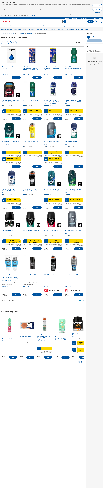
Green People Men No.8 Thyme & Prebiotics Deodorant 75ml (31, 275)
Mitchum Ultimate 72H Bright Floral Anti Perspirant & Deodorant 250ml (8, 338)
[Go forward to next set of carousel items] (82, 362)
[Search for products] (64, 21)
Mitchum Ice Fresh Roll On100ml (31, 100)
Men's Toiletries (20, 33)
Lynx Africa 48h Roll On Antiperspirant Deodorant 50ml (10, 231)
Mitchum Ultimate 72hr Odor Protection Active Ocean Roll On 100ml (73, 68)
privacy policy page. (14, 6)
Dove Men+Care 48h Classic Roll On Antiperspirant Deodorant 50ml (73, 232)
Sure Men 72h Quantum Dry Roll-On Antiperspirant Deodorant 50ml (73, 190)
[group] (9, 337)
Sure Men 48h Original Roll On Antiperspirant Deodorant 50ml (52, 231)
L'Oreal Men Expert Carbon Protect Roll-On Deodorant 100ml (52, 275)
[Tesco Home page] (5, 21)
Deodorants (29, 33)
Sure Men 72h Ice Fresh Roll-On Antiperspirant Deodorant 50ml (52, 190)
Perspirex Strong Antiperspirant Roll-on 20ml (10, 67)
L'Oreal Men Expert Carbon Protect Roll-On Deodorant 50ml (31, 190)
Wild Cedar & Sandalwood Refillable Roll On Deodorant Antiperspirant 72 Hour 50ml (30, 68)
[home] (3, 33)
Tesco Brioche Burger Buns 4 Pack (25, 337)
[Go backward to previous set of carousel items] (79, 362)
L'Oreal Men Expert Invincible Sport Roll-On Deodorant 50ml (31, 142)
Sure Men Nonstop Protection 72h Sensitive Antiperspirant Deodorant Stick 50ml (10, 143)
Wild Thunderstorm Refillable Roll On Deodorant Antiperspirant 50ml (52, 68)
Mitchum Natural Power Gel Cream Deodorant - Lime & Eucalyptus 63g (61, 338)
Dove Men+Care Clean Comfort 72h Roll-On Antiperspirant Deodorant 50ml (52, 143)
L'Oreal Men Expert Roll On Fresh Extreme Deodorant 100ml (73, 275)
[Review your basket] (88, 37)
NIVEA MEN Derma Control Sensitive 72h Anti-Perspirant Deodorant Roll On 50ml (51, 102)
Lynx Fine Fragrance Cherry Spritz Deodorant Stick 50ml (10, 101)
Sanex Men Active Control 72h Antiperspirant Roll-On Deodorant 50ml (10, 190)
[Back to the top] (52, 306)
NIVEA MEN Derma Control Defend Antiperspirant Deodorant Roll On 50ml (73, 102)
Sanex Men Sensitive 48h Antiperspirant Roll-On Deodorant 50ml (73, 143)
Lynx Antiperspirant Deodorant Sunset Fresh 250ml (78, 335)
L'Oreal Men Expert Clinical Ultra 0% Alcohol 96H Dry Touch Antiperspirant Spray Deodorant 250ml (43, 337)
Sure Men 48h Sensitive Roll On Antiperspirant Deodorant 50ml (31, 231)
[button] (67, 18)
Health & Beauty (10, 33)
